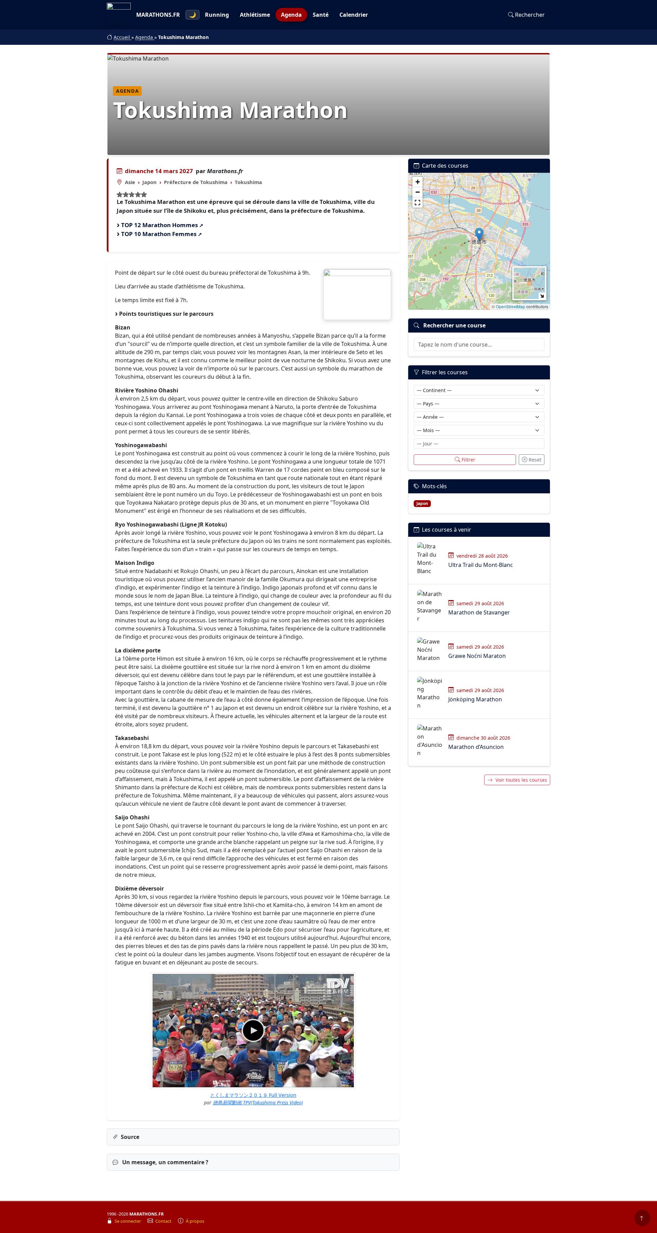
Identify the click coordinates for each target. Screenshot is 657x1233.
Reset (535, 459)
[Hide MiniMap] (542, 296)
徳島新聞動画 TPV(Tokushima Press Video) (258, 1102)
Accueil (122, 37)
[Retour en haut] (642, 1218)
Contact (163, 1221)
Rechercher (530, 14)
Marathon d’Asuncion (476, 747)
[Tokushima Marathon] (357, 294)
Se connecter (128, 1221)
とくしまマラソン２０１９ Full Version (253, 1095)
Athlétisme (255, 14)
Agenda (291, 14)
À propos (195, 1221)
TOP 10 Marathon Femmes (158, 234)
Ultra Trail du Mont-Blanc (480, 565)
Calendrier (353, 14)
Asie (130, 182)
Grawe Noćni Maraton (477, 656)
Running (217, 14)
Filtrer (468, 459)
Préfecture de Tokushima (196, 182)
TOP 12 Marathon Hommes (159, 225)
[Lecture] (253, 1030)
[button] (479, 235)
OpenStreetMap (510, 306)
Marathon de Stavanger (479, 612)
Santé (320, 14)
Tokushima (248, 182)
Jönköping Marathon (475, 699)
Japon (149, 182)
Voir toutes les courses (521, 780)
